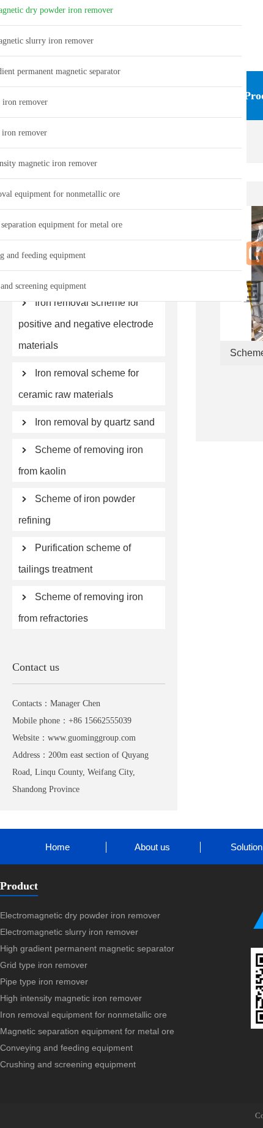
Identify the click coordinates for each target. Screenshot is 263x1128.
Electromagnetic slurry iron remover (69, 932)
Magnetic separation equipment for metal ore (87, 1031)
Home (57, 847)
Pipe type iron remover (44, 981)
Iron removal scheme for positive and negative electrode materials (86, 324)
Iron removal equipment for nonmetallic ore (83, 1014)
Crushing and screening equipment (68, 1064)
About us (152, 847)
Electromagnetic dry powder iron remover (80, 915)
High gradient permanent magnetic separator (87, 948)
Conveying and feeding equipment (66, 1048)
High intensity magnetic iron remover (71, 998)
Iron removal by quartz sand (95, 422)
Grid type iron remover (43, 965)
